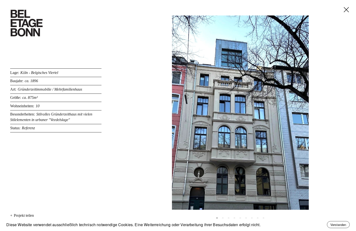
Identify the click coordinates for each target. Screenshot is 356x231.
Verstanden (338, 224)
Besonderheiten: (22, 114)
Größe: (15, 97)
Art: (13, 89)
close (342, 4)
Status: (15, 128)
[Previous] (179, 112)
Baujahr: (16, 81)
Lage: (14, 73)
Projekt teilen (22, 215)
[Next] (301, 112)
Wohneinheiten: (22, 106)
